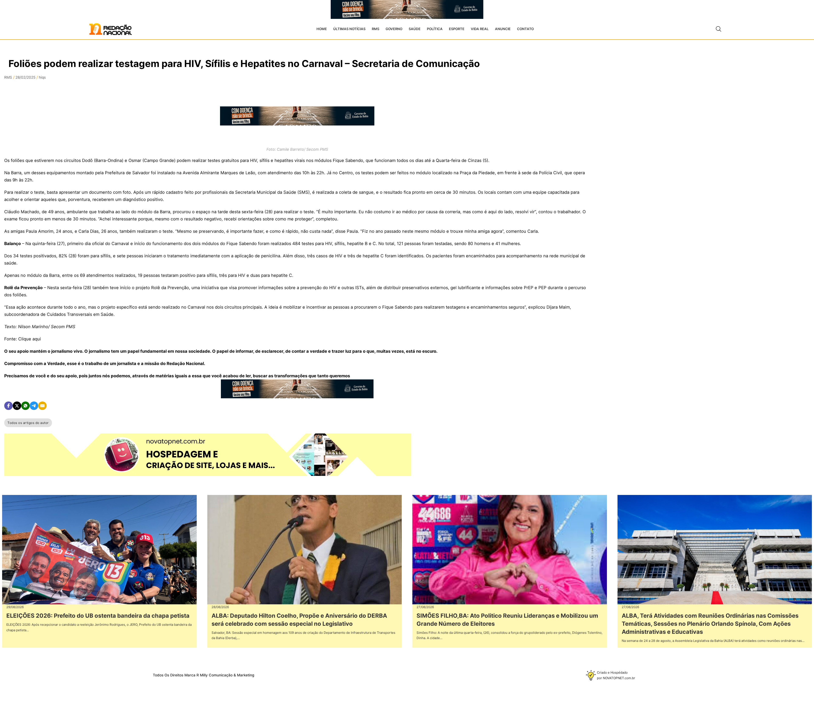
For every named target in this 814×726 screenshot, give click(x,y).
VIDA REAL (480, 29)
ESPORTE (456, 29)
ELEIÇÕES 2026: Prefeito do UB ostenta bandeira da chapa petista (98, 615)
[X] (17, 405)
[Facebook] (8, 405)
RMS (375, 29)
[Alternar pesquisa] (718, 29)
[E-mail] (42, 405)
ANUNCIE (503, 29)
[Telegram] (34, 405)
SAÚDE (415, 29)
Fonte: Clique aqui (22, 338)
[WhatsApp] (25, 405)
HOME (321, 29)
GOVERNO (394, 29)
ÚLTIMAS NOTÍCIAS (349, 29)
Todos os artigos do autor (28, 423)
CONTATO (525, 29)
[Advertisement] (636, 136)
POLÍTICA (435, 29)
